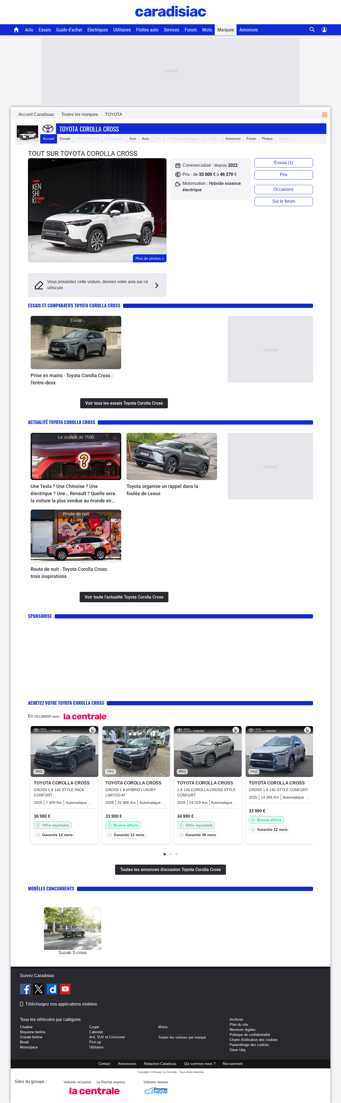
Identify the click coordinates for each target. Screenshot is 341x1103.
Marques (225, 29)
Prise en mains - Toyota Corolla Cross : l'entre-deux (72, 379)
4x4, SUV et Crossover (107, 1037)
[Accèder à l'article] (76, 342)
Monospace (29, 1047)
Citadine (26, 1027)
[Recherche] (312, 29)
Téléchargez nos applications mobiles (61, 1004)
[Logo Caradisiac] (170, 21)
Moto (207, 29)
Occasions (284, 189)
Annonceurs (127, 1064)
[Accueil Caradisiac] (16, 29)
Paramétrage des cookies (249, 1045)
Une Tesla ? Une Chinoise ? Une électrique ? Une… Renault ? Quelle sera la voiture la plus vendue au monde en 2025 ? (73, 493)
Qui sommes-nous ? (199, 1064)
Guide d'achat (69, 29)
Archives (236, 1019)
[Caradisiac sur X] (39, 990)
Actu (29, 29)
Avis (132, 139)
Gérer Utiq (237, 1050)
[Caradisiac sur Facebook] (26, 990)
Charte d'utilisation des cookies (254, 1040)
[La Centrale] (94, 1096)
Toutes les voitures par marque (182, 1037)
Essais (45, 29)
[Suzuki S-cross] (72, 928)
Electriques (97, 29)
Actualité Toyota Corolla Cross (61, 422)
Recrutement (232, 1064)
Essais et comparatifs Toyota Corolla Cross (74, 305)
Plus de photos (150, 258)
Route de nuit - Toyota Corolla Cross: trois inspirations (69, 572)
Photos (267, 139)
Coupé (94, 1027)
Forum (191, 29)
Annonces (248, 29)
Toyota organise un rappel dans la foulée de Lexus (162, 489)
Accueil (48, 139)
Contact (105, 1064)
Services (171, 29)
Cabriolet (96, 1032)
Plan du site (239, 1025)
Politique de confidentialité (250, 1035)
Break (24, 1042)
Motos (163, 1027)
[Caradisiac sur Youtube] (65, 990)
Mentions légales (243, 1030)
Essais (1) (283, 162)
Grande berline (31, 1037)
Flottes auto (147, 29)
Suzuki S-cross (72, 952)
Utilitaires (122, 29)
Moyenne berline (32, 1032)
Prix (283, 174)
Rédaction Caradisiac (160, 1064)
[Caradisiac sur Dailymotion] (53, 990)
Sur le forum (283, 201)
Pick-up (95, 1042)
